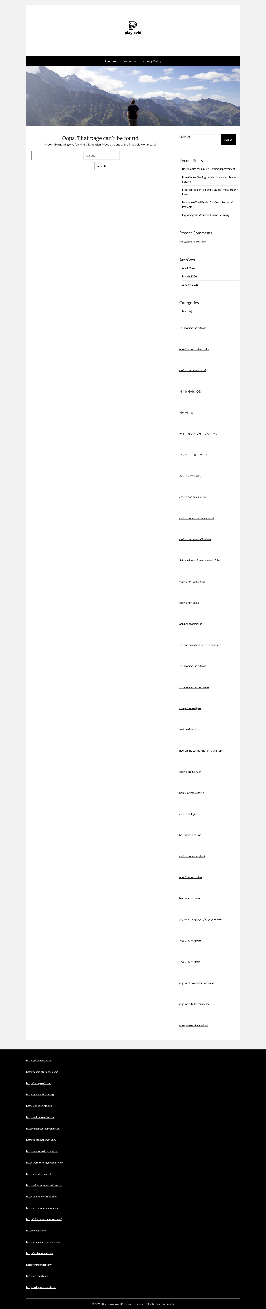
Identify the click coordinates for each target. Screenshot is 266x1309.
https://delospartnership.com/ (43, 1241)
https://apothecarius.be (39, 1173)
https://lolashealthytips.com (42, 1151)
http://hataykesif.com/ (38, 1083)
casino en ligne (188, 814)
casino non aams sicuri (192, 370)
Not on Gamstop (189, 729)
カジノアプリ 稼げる (191, 476)
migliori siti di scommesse (194, 1004)
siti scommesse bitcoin (192, 328)
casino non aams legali (192, 581)
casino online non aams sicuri (196, 518)
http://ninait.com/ (36, 1230)
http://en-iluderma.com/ (39, 1253)
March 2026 (189, 276)
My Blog (187, 311)
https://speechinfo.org (39, 1105)
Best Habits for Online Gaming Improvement (208, 168)
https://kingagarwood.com (41, 1287)
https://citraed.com (37, 1275)
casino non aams (189, 602)
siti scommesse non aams (194, 687)
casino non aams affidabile (195, 539)
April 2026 (188, 268)
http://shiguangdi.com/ (39, 1264)
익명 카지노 (186, 412)
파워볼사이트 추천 (190, 391)
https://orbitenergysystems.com (44, 1162)
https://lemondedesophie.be (42, 1207)
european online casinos (193, 1025)
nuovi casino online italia (194, 349)
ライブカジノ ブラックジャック (198, 433)
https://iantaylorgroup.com (41, 1196)
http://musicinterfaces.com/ (42, 1071)
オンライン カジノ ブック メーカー (200, 919)
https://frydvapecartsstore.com (44, 1185)
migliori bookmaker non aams (196, 983)
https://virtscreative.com (40, 1117)
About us (110, 61)
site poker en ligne (190, 708)
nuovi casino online (190, 877)
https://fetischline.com (39, 1060)
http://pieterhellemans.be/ (41, 1139)
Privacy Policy (152, 61)
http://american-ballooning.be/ (43, 1128)
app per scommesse (190, 623)
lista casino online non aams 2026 (199, 560)
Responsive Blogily (143, 1303)
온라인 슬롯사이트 (190, 940)
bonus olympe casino (191, 792)
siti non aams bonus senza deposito (200, 645)
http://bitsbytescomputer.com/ (44, 1219)
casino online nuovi (190, 771)
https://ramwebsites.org (40, 1094)
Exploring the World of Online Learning (205, 215)
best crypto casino (190, 835)
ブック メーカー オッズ (193, 454)
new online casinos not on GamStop (200, 750)
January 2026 (190, 284)
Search (184, 136)
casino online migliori (192, 856)
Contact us (129, 61)
